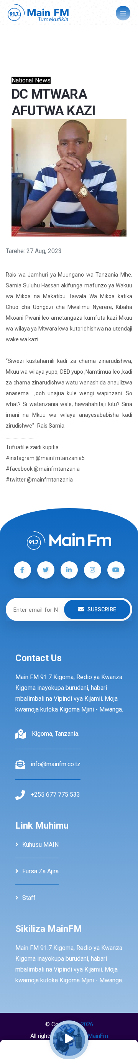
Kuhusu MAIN (40, 844)
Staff (29, 897)
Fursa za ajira (40, 871)
